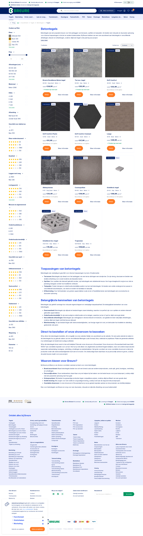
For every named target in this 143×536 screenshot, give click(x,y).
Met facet (13, 116)
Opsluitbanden (13, 442)
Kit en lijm (33, 456)
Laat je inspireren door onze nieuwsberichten (124, 447)
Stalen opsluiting (56, 436)
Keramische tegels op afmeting (18, 436)
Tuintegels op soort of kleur (17, 429)
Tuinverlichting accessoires (59, 472)
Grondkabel (76, 471)
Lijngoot (96, 423)
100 (11, 348)
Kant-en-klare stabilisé (100, 454)
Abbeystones (48, 187)
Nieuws (11, 493)
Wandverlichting (56, 470)
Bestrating (18, 17)
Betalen (118, 470)
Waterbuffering (98, 427)
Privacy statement (68, 529)
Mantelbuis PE (77, 465)
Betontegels (40, 23)
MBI (117, 436)
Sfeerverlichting (56, 466)
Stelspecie (97, 458)
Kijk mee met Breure (121, 464)
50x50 (12, 74)
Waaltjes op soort (14, 462)
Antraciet (16, 36)
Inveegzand (33, 454)
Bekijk (47, 94)
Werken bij (119, 454)
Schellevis (119, 425)
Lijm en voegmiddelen (42, 17)
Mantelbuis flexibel (78, 463)
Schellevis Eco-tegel (50, 241)
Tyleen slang (76, 437)
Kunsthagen (55, 452)
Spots (53, 464)
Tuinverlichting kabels (58, 468)
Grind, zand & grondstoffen (29, 17)
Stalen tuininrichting (57, 434)
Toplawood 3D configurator (124, 462)
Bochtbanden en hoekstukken (17, 478)
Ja (11, 130)
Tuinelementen (54, 17)
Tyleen (89, 17)
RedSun (118, 434)
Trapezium (79, 241)
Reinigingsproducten (100, 474)
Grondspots (55, 476)
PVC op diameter (78, 429)
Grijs (15, 44)
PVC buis (75, 423)
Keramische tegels (14, 434)
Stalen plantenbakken (58, 432)
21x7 (12, 77)
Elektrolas (76, 445)
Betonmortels (34, 436)
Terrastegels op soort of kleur (17, 432)
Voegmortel (33, 445)
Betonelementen (56, 429)
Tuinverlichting (75, 17)
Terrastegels (12, 427)
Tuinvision (119, 438)
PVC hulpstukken (78, 425)
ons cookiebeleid (28, 509)
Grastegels (12, 468)
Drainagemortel (34, 452)
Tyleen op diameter (78, 443)
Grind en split (34, 429)
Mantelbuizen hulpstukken (80, 469)
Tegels (11, 17)
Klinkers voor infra (14, 466)
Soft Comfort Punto (50, 134)
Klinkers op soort (13, 464)
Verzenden (129, 494)
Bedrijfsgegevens (121, 460)
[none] (62, 11)
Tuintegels (12, 423)
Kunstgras (64, 17)
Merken (118, 420)
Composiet (55, 440)
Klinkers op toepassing (15, 458)
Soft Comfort (112, 80)
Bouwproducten (99, 476)
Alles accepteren (37, 529)
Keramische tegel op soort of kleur (17, 439)
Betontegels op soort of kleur (17, 430)
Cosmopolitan (80, 187)
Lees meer (44, 40)
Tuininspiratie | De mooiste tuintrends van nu (123, 451)
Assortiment (24, 23)
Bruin (15, 39)
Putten (96, 434)
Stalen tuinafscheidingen (59, 438)
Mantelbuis (106, 17)
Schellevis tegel (113, 187)
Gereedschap (98, 472)
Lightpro (118, 430)
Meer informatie (63, 94)
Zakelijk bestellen (121, 476)
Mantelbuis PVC (77, 467)
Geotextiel (33, 430)
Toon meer (11, 47)
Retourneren (119, 472)
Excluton (118, 423)
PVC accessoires (78, 427)
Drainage (97, 17)
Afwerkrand (55, 430)
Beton (126, 17)
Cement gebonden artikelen (38, 447)
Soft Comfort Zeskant (83, 134)
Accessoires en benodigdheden (34, 449)
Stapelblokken (56, 425)
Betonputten (97, 450)
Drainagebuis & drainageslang (81, 453)
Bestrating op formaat (15, 452)
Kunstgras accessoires (58, 450)
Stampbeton (97, 456)
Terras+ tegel (80, 80)
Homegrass (119, 427)
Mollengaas (33, 434)
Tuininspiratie (12, 496)
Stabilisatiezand (99, 452)
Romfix (118, 429)
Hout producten (98, 470)
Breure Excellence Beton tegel (54, 80)
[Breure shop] (19, 11)
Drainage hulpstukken (79, 455)
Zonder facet (15, 119)
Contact (118, 466)
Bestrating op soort (14, 454)
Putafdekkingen (99, 436)
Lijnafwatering (98, 429)
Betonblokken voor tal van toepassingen (101, 446)
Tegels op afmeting (14, 444)
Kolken (96, 425)
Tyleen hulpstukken (78, 441)
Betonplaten (97, 448)
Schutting (54, 427)
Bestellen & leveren (121, 468)
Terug (13, 23)
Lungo (109, 134)
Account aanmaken (121, 478)
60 (11, 351)
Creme (15, 41)
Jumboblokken (13, 470)
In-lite (117, 432)
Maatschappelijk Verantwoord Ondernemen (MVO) (124, 457)
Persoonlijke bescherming (101, 478)
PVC (83, 17)
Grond (32, 427)
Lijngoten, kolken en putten (117, 17)
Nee (12, 133)
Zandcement (98, 460)
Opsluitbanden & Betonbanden (17, 474)
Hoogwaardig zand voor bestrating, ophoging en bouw (38, 424)
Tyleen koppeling (78, 439)
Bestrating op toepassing (16, 456)
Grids (31, 432)
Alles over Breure (121, 444)
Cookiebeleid (78, 529)
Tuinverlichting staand (58, 463)
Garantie (118, 474)
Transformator (56, 474)
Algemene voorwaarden (55, 529)
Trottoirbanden (13, 476)
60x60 (12, 68)
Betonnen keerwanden (100, 462)
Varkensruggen (13, 472)
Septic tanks (97, 430)
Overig (132, 17)
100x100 (13, 71)
